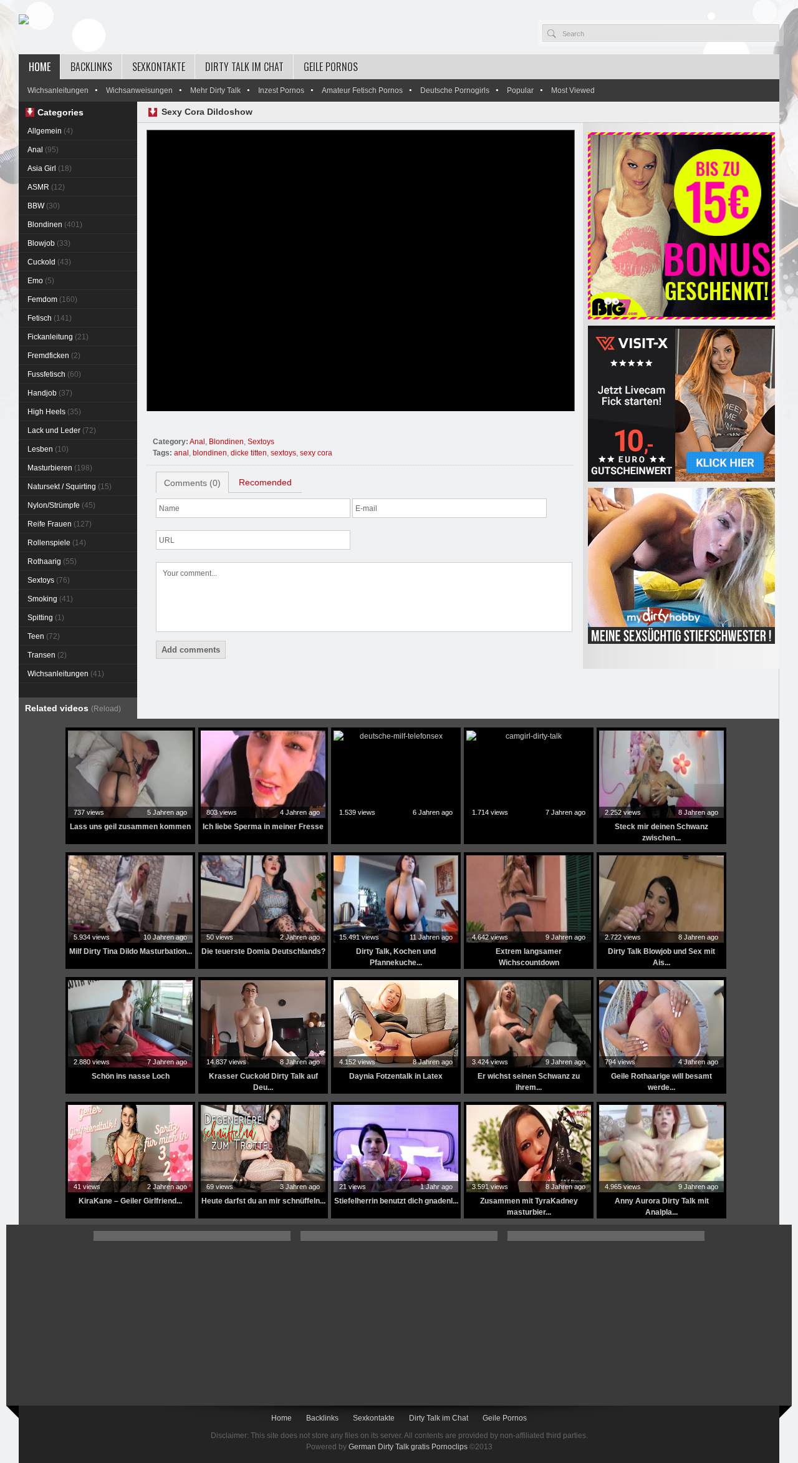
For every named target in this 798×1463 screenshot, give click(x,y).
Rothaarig (52, 561)
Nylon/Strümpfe (61, 505)
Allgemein (50, 131)
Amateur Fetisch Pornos (362, 90)
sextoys (283, 453)
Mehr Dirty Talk (215, 90)
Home (39, 66)
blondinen (210, 453)
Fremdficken (53, 355)
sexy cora (316, 453)
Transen (47, 655)
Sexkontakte (158, 66)
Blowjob (48, 243)
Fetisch (49, 318)
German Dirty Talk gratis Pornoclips (408, 1446)
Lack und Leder (61, 430)
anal (181, 453)
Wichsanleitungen (58, 90)
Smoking (50, 599)
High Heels (54, 411)
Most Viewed (573, 90)
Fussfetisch (54, 374)
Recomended (265, 482)
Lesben (48, 449)
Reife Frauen (59, 524)
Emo (40, 280)
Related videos (73, 708)
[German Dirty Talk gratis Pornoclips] (24, 20)
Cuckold (49, 262)
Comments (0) (192, 483)
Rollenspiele (56, 542)
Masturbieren (59, 468)
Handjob (49, 393)
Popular (520, 90)
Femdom (52, 299)
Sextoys (48, 580)
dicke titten (249, 453)
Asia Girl (49, 168)
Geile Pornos (331, 66)
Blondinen (54, 224)
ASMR (46, 187)
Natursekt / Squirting (69, 486)
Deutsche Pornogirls (454, 90)
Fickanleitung (58, 337)
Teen (43, 636)
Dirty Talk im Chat (244, 66)
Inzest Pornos (281, 90)
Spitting (45, 617)
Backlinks (91, 66)
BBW (43, 206)
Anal (43, 149)
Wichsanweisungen (139, 90)
